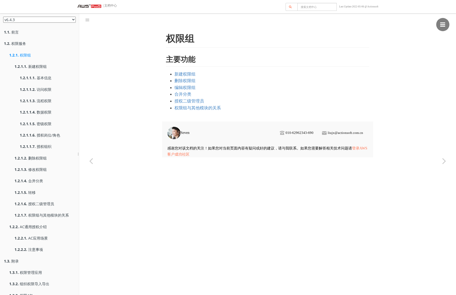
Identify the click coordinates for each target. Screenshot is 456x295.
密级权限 (35, 123)
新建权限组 (31, 66)
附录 (11, 261)
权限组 (20, 55)
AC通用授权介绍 (28, 226)
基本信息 (35, 77)
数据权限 (35, 112)
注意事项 (29, 249)
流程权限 (35, 100)
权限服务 (15, 43)
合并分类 (29, 180)
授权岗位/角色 (40, 135)
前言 (11, 32)
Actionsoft (372, 6)
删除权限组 (31, 158)
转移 (25, 192)
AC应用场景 (31, 238)
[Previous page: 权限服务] (91, 160)
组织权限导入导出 (29, 283)
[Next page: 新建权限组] (444, 160)
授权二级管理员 (34, 203)
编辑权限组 (185, 87)
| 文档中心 (109, 5)
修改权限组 (31, 169)
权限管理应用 (25, 272)
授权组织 (35, 146)
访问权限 (35, 89)
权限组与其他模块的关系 (42, 215)
